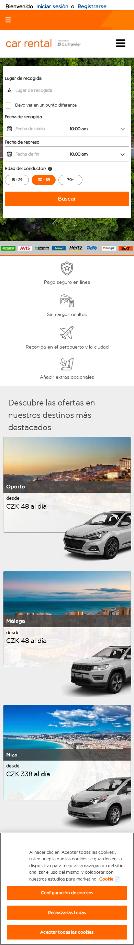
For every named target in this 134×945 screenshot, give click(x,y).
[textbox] (67, 90)
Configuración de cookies (67, 892)
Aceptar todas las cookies (66, 932)
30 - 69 (44, 180)
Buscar (67, 198)
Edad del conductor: (25, 168)
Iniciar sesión (52, 6)
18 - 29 (17, 180)
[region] (67, 889)
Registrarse (92, 6)
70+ (70, 180)
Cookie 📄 (109, 879)
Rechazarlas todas (67, 912)
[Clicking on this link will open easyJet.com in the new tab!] (48, 44)
